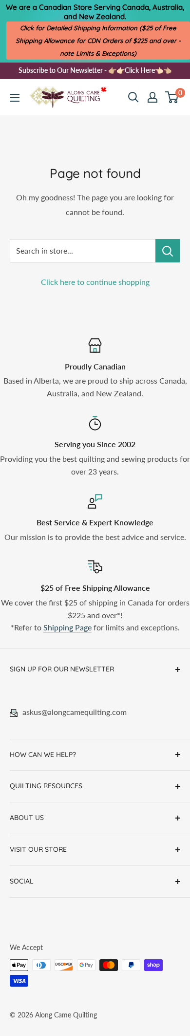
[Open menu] (14, 98)
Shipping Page (67, 627)
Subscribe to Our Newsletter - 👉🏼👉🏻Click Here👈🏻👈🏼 (95, 70)
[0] (172, 97)
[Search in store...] (167, 250)
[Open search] (133, 97)
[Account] (152, 97)
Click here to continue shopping (95, 281)
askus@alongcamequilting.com (74, 711)
